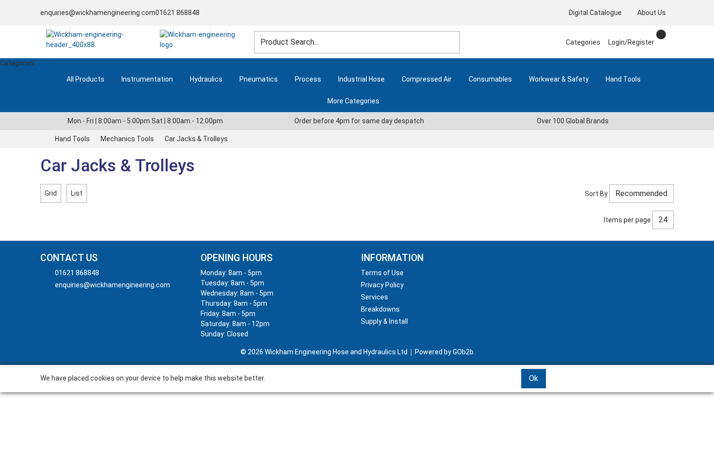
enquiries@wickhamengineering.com (97, 13)
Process (308, 79)
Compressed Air (427, 79)
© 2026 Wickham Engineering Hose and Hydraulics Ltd (324, 352)
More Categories (353, 101)
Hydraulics (206, 79)
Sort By (596, 194)
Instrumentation (147, 79)
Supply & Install (384, 321)
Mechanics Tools (127, 139)
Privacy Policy (382, 285)
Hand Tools (623, 79)
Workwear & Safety (559, 79)
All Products (85, 79)
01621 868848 (177, 13)
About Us (651, 13)
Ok (533, 378)
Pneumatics (258, 79)
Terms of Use (382, 273)
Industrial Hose (361, 79)
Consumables (490, 79)
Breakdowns (380, 309)
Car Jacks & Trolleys (196, 139)
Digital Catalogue (595, 13)
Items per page (627, 220)
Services (374, 297)
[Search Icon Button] (670, 33)
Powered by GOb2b (444, 352)
